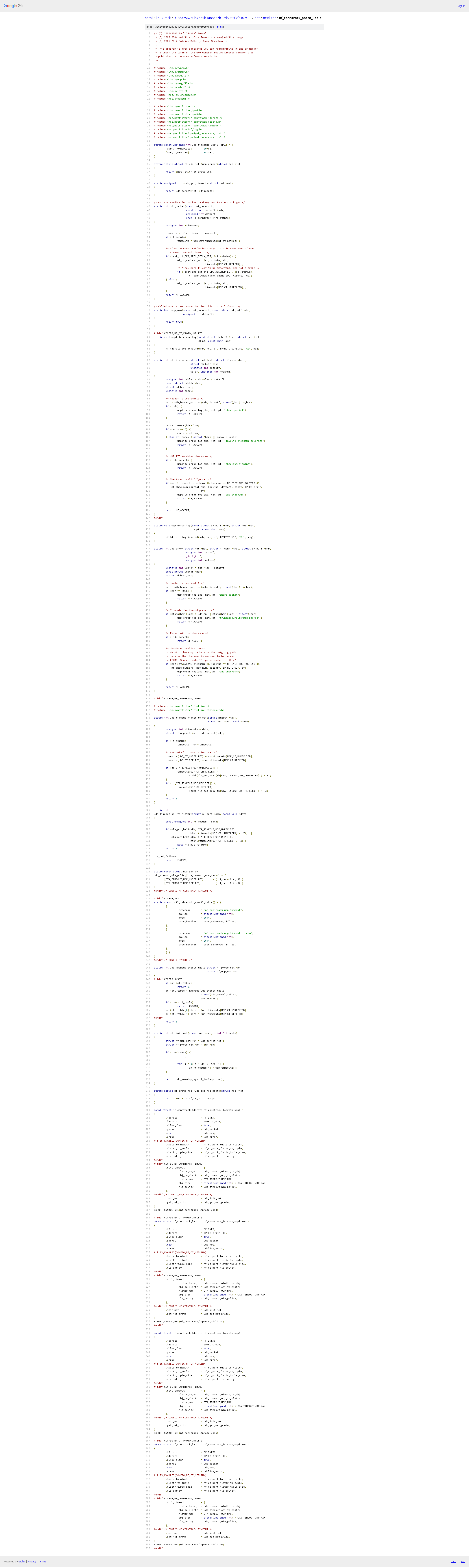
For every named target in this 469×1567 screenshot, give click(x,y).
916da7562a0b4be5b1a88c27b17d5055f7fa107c (211, 18)
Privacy (32, 1561)
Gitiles (22, 1561)
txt (453, 1561)
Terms (42, 1561)
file (220, 26)
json (462, 1561)
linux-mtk (163, 18)
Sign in (461, 6)
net (257, 18)
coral (149, 18)
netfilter (269, 18)
